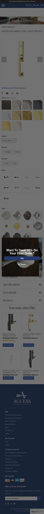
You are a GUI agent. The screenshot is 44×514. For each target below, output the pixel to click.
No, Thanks (22, 264)
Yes (22, 258)
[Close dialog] (40, 239)
